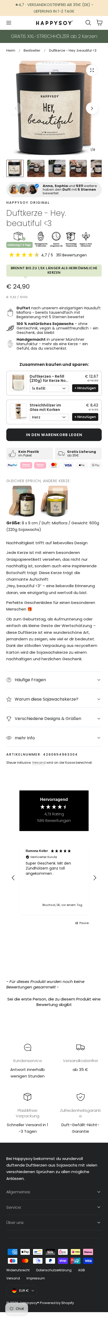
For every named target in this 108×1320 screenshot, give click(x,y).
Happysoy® (29, 1302)
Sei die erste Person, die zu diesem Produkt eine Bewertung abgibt (54, 1001)
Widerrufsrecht (18, 1270)
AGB (81, 1270)
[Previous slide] (16, 108)
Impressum (35, 1278)
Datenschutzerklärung (54, 1270)
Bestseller (32, 50)
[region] (54, 878)
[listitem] (22, 501)
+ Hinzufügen (85, 388)
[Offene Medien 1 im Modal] (92, 70)
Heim (10, 50)
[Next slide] (92, 108)
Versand (39, 762)
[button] (9, 23)
